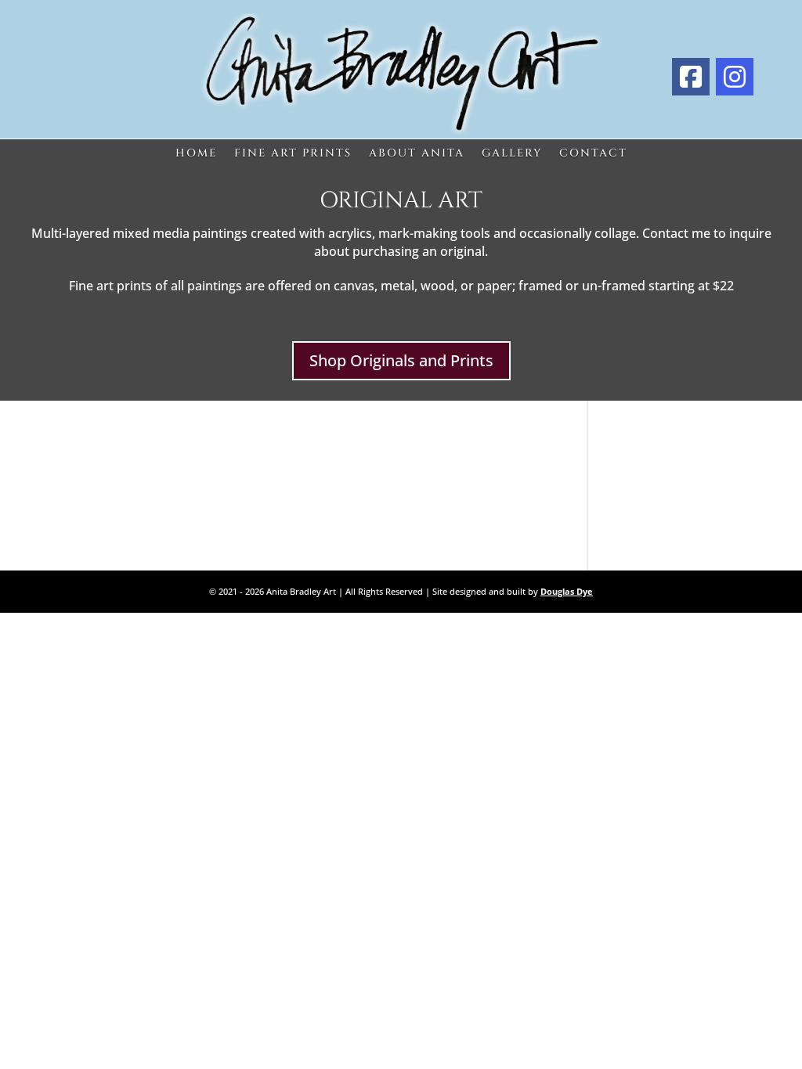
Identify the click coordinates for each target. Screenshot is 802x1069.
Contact (593, 153)
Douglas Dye (566, 591)
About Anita (416, 153)
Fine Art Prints (293, 153)
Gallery (512, 153)
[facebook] (691, 76)
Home (196, 153)
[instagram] (734, 76)
